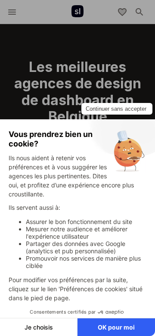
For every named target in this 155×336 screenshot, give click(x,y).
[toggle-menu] (12, 12)
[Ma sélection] (122, 12)
